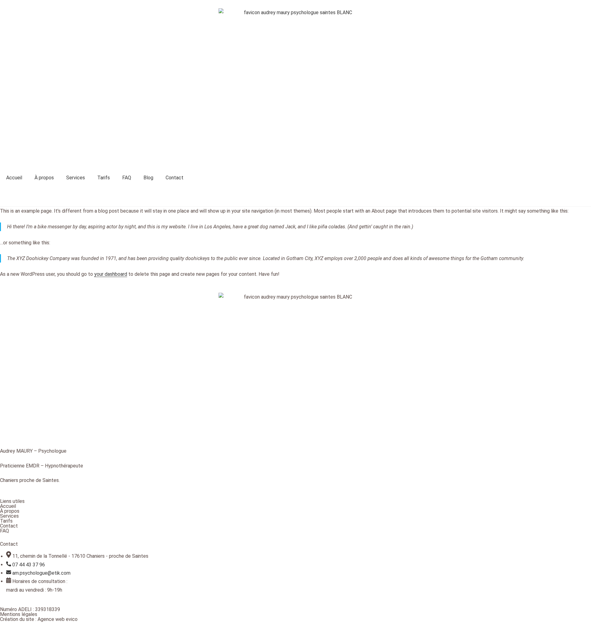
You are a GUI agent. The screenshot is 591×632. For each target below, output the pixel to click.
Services (75, 178)
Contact (174, 178)
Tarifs (103, 178)
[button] (295, 196)
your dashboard (110, 274)
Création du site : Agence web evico (39, 619)
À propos (44, 178)
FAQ (126, 178)
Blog (148, 178)
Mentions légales (18, 614)
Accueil (14, 178)
